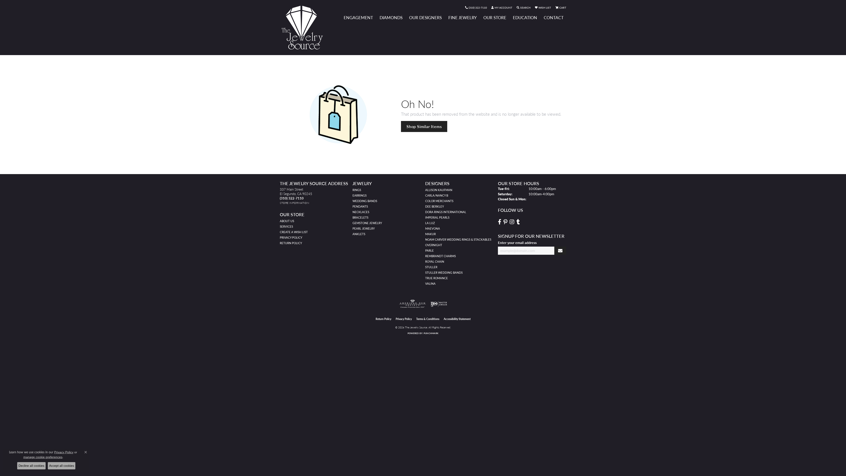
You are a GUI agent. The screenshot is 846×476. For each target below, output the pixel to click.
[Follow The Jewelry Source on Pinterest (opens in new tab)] (505, 222)
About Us (287, 221)
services (286, 227)
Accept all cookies (61, 465)
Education (525, 17)
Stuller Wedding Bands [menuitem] (444, 273)
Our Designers (425, 17)
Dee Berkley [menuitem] (434, 206)
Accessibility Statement (457, 319)
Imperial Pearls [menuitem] (437, 217)
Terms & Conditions (427, 319)
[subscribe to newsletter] (560, 251)
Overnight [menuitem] (433, 245)
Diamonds (391, 17)
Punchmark (431, 333)
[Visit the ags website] (412, 303)
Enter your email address (517, 242)
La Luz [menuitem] (430, 223)
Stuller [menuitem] (431, 267)
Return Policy (291, 243)
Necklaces (360, 212)
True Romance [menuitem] (436, 278)
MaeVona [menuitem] (432, 229)
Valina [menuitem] (430, 284)
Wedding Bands (364, 201)
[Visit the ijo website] (438, 303)
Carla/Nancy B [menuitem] (436, 195)
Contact (554, 17)
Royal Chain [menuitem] (434, 262)
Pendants (360, 206)
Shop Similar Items (424, 126)
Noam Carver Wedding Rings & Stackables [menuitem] (458, 240)
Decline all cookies (31, 465)
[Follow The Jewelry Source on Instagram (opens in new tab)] (512, 222)
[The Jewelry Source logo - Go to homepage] (304, 27)
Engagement (358, 17)
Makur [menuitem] (430, 234)
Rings (356, 190)
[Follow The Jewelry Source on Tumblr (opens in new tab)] (518, 222)
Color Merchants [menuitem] (439, 201)
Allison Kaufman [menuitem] (438, 190)
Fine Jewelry (462, 17)
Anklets (358, 234)
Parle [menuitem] (429, 251)
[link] (476, 7)
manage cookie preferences (42, 457)
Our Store (494, 17)
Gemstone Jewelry (367, 223)
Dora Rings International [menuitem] (445, 212)
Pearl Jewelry (363, 229)
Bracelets (360, 217)
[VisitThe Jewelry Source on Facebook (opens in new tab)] (499, 222)
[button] (501, 7)
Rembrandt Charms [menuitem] (440, 256)
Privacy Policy (291, 238)
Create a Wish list (294, 232)
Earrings (359, 195)
